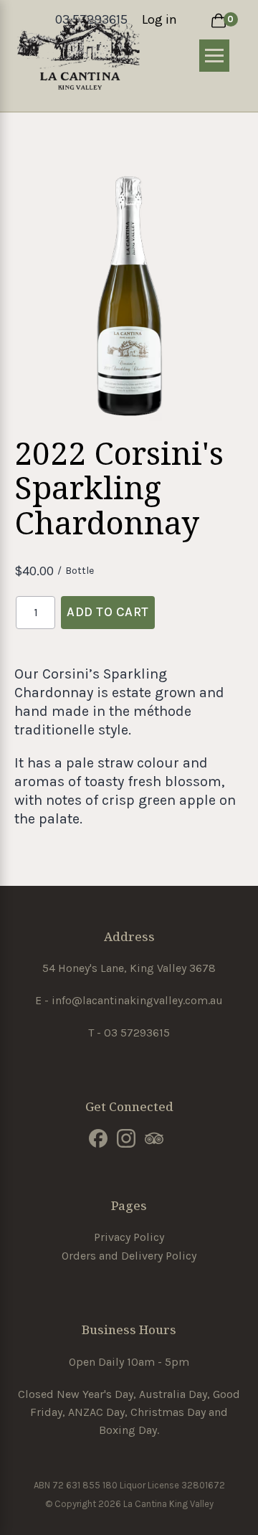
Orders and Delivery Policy (129, 1255)
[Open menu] (214, 55)
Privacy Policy (129, 1237)
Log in (159, 19)
